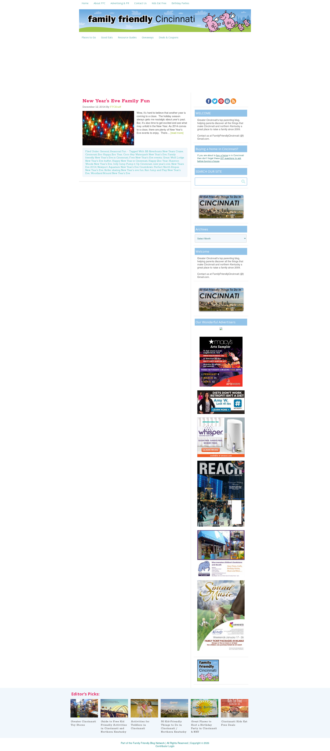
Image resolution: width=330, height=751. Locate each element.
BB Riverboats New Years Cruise (164, 151)
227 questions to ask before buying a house (219, 159)
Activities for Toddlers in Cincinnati (140, 725)
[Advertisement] (165, 66)
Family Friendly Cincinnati (165, 21)
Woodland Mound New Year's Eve (110, 173)
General (104, 151)
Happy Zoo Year (158, 160)
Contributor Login (165, 746)
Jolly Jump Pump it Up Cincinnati (132, 163)
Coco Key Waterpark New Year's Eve (145, 154)
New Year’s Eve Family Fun (116, 101)
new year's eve (161, 163)
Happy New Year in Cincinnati (129, 160)
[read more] (176, 132)
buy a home (222, 155)
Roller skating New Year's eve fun (124, 170)
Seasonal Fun (118, 151)
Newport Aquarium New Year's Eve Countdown (125, 167)
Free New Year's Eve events (145, 157)
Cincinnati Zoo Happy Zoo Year (103, 154)
